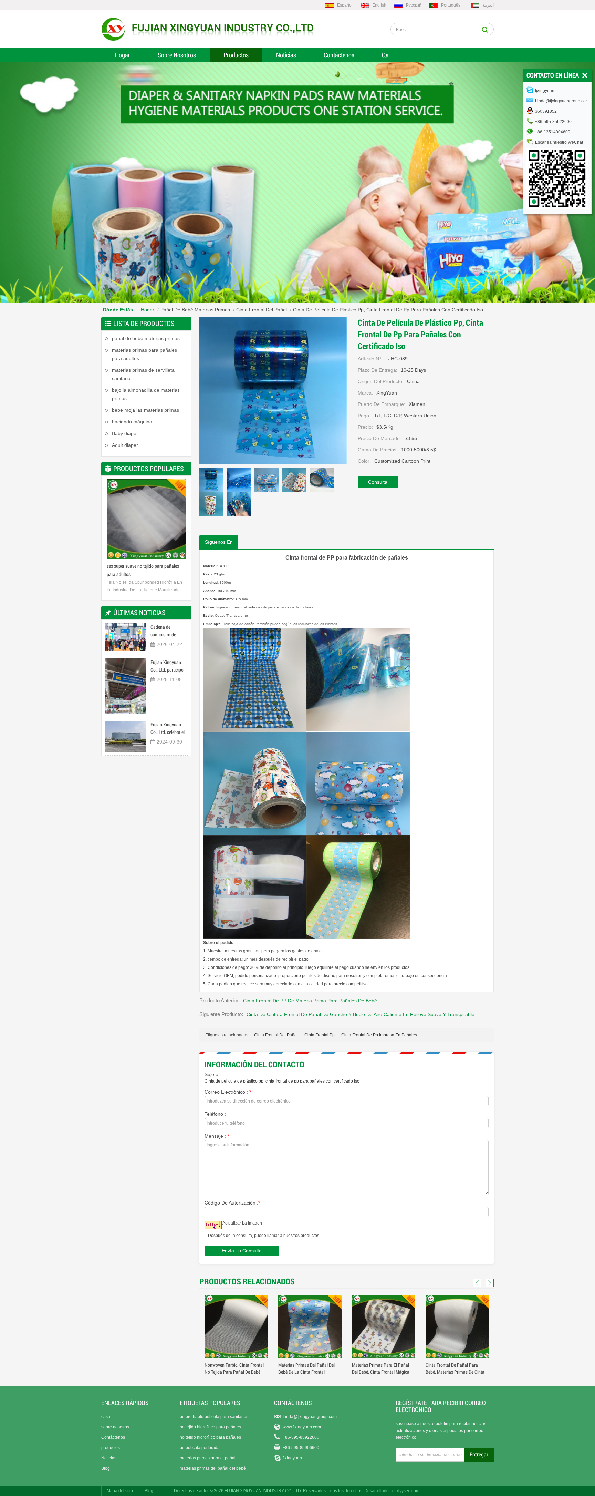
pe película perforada (200, 1447)
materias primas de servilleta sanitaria (143, 374)
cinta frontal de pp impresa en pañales (379, 1035)
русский (413, 5)
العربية (488, 5)
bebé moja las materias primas (145, 410)
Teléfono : (215, 1114)
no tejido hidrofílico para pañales (210, 1427)
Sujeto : (213, 1074)
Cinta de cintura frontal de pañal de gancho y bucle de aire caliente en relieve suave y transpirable (360, 1014)
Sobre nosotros (177, 55)
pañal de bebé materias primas (195, 309)
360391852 (546, 111)
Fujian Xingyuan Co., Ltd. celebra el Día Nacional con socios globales (167, 729)
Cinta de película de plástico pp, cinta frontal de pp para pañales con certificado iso (282, 1081)
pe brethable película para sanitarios (214, 1416)
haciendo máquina (132, 421)
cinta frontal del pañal (276, 1035)
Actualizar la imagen (242, 1223)
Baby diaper (125, 433)
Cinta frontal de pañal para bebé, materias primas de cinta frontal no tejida (381, 1372)
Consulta (377, 482)
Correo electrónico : (228, 1092)
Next (179, 522)
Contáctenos (339, 55)
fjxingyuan (292, 1458)
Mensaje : (217, 1136)
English (379, 5)
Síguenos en (219, 542)
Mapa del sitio (120, 1490)
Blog (105, 1468)
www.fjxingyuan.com (302, 1427)
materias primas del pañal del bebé (213, 1468)
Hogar (122, 55)
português (450, 5)
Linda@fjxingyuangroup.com (310, 1416)
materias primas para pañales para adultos (144, 354)
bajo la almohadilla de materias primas (146, 394)
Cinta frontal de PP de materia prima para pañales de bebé (310, 1000)
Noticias (286, 55)
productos (110, 1447)
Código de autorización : (232, 1203)
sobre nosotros (115, 1427)
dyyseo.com (408, 1490)
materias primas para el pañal (208, 1458)
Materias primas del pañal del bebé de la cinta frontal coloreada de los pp (233, 1372)
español (345, 5)
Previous (114, 522)
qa (385, 55)
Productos (236, 55)
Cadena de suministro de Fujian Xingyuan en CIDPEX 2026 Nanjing (168, 631)
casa (105, 1416)
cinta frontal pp (319, 1035)
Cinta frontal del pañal (261, 309)
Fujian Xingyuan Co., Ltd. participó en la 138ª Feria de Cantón (167, 666)
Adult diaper (125, 445)
